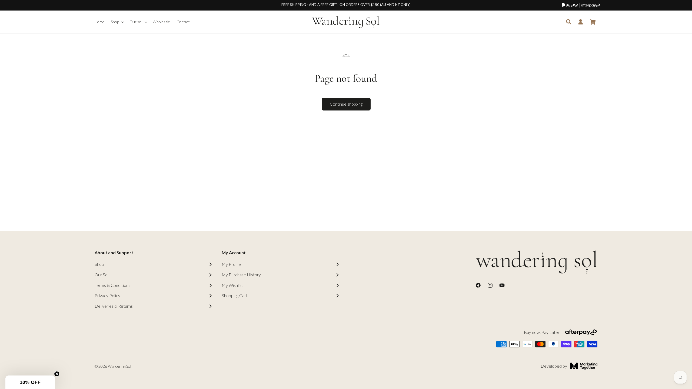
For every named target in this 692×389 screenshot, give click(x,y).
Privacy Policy (107, 295)
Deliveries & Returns (114, 305)
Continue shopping (346, 104)
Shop (99, 264)
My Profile (231, 264)
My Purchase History (241, 274)
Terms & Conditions (112, 285)
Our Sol (101, 274)
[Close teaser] (56, 374)
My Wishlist (232, 285)
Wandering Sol (119, 366)
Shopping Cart (235, 295)
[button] (117, 22)
